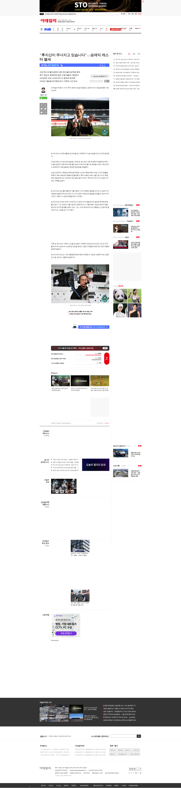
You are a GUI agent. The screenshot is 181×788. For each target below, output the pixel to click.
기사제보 (123, 785)
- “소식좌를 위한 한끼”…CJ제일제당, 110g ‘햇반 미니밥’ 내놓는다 (56, 749)
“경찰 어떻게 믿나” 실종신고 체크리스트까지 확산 (118, 708)
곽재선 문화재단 (134, 754)
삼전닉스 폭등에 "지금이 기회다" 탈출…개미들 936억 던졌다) (68, 462)
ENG (124, 14)
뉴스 (129, 54)
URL (45, 113)
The (137, 28)
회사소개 (43, 785)
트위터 (45, 105)
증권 (134, 54)
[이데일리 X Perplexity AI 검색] (74, 65)
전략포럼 (120, 750)
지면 (132, 14)
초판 (136, 14)
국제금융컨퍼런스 (123, 754)
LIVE (42, 14)
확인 (139, 736)
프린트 (45, 109)
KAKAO (41, 113)
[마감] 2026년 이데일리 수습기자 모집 (59, 736)
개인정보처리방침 (133, 785)
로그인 (139, 14)
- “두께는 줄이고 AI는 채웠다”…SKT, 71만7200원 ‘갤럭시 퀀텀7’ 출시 (56, 755)
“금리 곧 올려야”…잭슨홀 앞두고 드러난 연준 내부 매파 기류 (121, 711)
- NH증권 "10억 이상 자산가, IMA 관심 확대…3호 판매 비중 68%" (56, 752)
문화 (58, 29)
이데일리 (58, 21)
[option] (75, 14)
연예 (139, 54)
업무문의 (66, 785)
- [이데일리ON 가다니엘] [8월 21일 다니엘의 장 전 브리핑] (89, 755)
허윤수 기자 (43, 95)
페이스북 (41, 105)
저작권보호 (108, 785)
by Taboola (46, 435)
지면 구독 (107, 423)
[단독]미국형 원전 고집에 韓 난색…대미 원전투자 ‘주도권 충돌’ (122, 705)
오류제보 (116, 785)
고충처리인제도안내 (98, 785)
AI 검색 (47, 29)
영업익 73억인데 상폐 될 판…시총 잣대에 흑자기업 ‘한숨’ (120, 714)
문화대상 (112, 750)
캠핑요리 (112, 754)
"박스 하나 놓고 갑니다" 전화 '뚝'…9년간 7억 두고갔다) (66, 465)
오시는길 (58, 785)
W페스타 (127, 750)
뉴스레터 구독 (100, 423)
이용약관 (73, 785)
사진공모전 (136, 750)
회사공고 (51, 785)
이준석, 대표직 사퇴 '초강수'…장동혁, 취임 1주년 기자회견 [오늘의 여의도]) (72, 459)
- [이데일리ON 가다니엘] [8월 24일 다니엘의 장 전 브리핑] (89, 752)
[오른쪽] (75, 480)
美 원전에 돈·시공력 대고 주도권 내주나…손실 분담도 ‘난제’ (121, 717)
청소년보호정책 (84, 785)
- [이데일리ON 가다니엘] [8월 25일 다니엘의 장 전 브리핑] (89, 749)
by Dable (47, 507)
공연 (62, 29)
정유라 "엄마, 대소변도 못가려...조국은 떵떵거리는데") (66, 470)
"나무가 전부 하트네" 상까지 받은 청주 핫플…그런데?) (66, 467)
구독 (129, 14)
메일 (41, 109)
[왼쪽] (74, 480)
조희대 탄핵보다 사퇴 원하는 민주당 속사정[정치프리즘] (120, 720)
